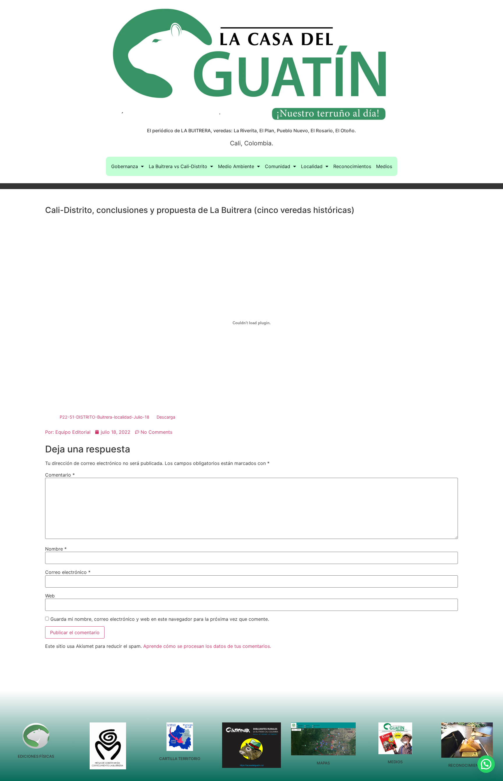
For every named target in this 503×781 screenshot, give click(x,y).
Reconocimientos (352, 166)
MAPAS (323, 763)
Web (50, 595)
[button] (486, 764)
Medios (384, 166)
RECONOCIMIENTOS (467, 765)
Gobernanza (124, 166)
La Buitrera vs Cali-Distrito (178, 166)
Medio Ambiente (236, 166)
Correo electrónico (68, 572)
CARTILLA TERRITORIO (179, 758)
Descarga (166, 417)
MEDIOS (395, 761)
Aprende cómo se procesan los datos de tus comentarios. (207, 646)
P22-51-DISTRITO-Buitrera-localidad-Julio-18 (104, 417)
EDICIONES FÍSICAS (36, 756)
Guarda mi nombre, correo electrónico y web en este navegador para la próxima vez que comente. (159, 619)
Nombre (56, 548)
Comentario (60, 475)
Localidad (312, 166)
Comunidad (277, 166)
